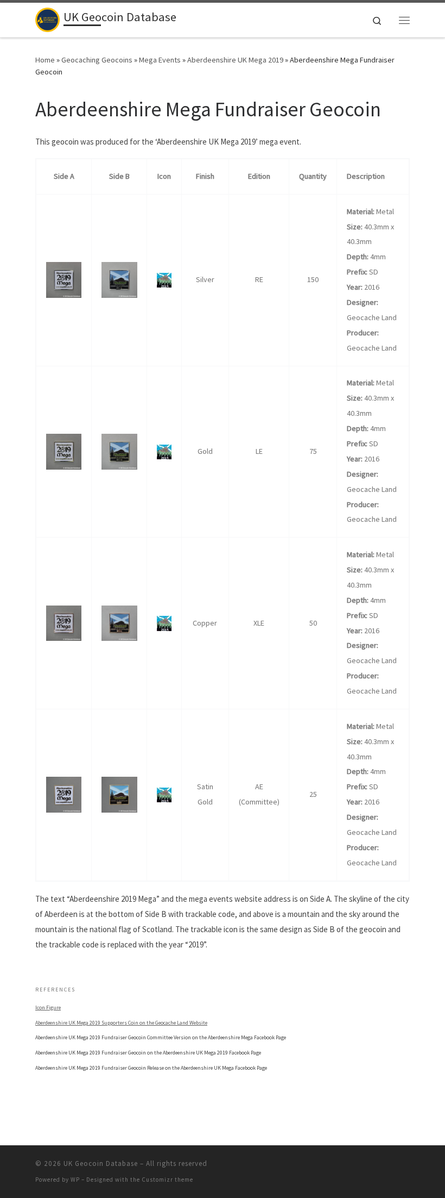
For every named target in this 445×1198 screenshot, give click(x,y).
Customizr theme (167, 1179)
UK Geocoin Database (100, 1163)
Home (45, 60)
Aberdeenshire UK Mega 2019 (235, 60)
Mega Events (160, 60)
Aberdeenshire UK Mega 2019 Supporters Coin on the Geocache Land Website (121, 1022)
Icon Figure (48, 1007)
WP (75, 1179)
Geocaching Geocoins (96, 60)
